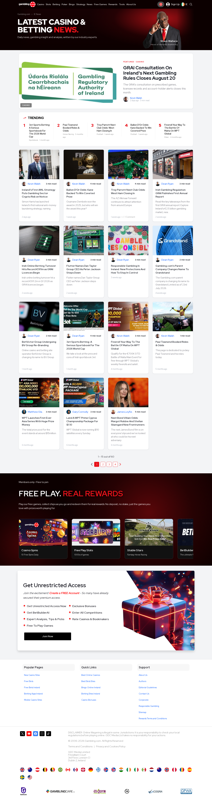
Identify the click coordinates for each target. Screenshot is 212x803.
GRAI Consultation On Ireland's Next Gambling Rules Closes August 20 (149, 73)
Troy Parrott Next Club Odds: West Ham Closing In (128, 191)
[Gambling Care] (60, 791)
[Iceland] (106, 769)
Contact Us (144, 693)
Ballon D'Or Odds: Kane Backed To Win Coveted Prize (80, 193)
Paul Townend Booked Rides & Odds (172, 343)
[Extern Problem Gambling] (100, 791)
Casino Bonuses (88, 700)
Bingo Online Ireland (90, 687)
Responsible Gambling (149, 706)
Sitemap (142, 712)
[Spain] (189, 769)
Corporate (144, 700)
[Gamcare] (23, 791)
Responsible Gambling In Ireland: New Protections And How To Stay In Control (128, 269)
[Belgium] (45, 769)
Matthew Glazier (36, 412)
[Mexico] (144, 769)
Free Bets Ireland (32, 687)
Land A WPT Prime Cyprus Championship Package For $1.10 (82, 421)
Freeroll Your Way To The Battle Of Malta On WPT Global (125, 345)
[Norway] (167, 769)
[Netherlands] (151, 769)
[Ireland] (128, 769)
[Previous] (120, 464)
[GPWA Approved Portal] (186, 791)
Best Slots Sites (88, 681)
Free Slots (28, 681)
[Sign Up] (160, 4)
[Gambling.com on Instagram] (42, 747)
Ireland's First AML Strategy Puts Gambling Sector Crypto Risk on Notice (38, 193)
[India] (121, 769)
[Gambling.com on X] (22, 747)
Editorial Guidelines (148, 687)
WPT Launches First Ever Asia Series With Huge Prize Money (38, 421)
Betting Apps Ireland (33, 693)
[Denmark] (83, 769)
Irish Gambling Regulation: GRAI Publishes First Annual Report (171, 193)
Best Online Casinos (90, 675)
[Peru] (174, 769)
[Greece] (98, 769)
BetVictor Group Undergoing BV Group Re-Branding (39, 343)
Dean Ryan (167, 184)
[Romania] (182, 769)
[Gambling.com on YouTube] (29, 747)
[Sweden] (22, 777)
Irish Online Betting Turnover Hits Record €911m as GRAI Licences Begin (39, 269)
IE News (37, 14)
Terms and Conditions (80, 746)
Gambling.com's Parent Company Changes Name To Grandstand (172, 269)
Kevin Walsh (136, 98)
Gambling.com (24, 14)
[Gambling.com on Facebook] (35, 747)
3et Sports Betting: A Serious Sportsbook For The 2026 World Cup (82, 345)
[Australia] (30, 769)
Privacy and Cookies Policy (110, 746)
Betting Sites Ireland (90, 693)
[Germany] (90, 769)
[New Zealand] (159, 769)
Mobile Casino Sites (33, 700)
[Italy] (136, 769)
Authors (142, 681)
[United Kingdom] (22, 769)
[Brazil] (60, 769)
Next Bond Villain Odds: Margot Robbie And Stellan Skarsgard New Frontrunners (127, 421)
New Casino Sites (32, 675)
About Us (143, 675)
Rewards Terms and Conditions (153, 718)
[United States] (30, 777)
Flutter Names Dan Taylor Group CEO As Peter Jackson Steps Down (83, 269)
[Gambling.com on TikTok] (48, 747)
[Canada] (68, 769)
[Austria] (37, 769)
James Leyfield (125, 412)
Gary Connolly (80, 412)
